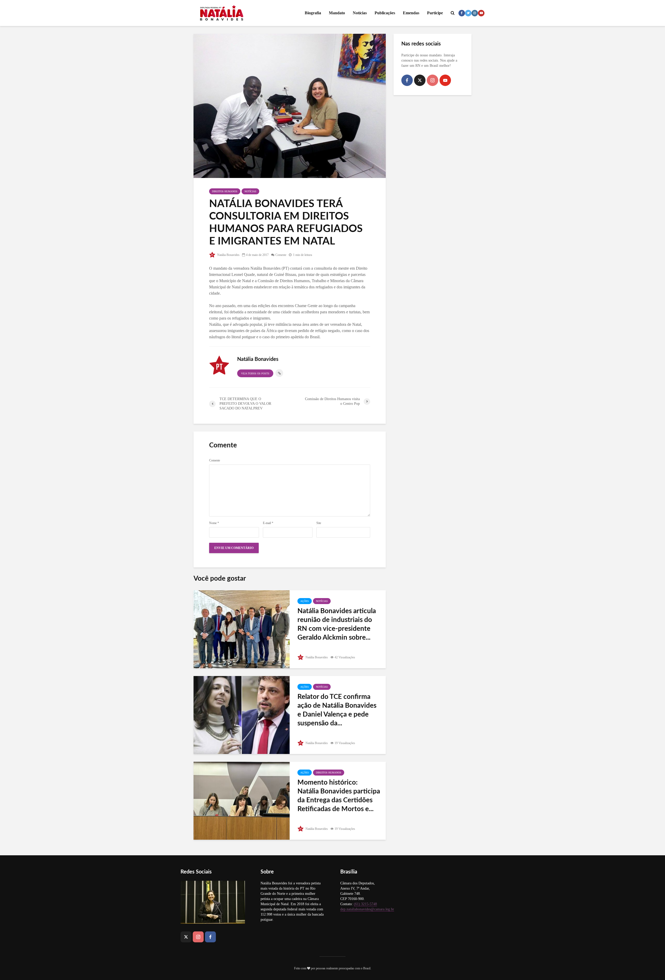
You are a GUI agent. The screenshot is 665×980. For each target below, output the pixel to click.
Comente (280, 255)
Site (318, 523)
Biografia (313, 13)
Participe (435, 13)
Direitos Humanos (224, 191)
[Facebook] (407, 80)
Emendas (411, 13)
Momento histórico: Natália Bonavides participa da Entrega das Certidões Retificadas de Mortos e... (338, 795)
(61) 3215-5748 (365, 904)
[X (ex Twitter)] (419, 80)
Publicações (385, 13)
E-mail (268, 523)
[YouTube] (445, 80)
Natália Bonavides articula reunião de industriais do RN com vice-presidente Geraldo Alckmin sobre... (336, 624)
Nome (214, 523)
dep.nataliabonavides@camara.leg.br (367, 909)
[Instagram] (432, 80)
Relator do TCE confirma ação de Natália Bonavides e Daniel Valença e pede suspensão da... (336, 710)
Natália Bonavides (228, 255)
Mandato (337, 13)
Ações (304, 601)
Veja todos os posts (255, 373)
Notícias (360, 13)
